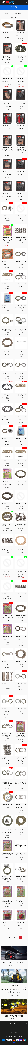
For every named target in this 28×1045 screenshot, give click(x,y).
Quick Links (14, 1023)
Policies (14, 1027)
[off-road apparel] (14, 1006)
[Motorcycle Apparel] (14, 953)
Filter (6, 14)
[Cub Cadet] (14, 976)
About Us (14, 1032)
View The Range (14, 965)
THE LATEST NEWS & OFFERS (14, 1036)
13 (16, 937)
